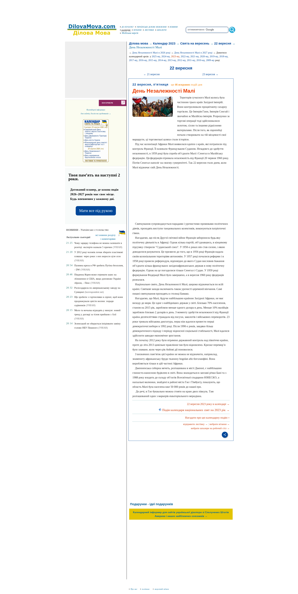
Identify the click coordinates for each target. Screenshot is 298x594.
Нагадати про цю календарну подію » (207, 417)
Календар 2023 (164, 43)
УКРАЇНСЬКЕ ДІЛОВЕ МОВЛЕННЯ (151, 27)
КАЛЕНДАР (126, 30)
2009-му (210, 60)
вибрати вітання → (220, 424)
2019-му (214, 56)
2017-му (133, 60)
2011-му (191, 60)
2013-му (172, 60)
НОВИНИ (173, 27)
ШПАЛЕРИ (161, 30)
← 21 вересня (151, 74)
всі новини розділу (106, 235)
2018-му (223, 56)
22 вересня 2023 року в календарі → (208, 404)
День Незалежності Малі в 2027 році (193, 52)
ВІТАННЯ (137, 30)
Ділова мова (138, 43)
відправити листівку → (195, 424)
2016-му (143, 60)
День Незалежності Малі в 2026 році (151, 52)
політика (146, 589)
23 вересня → (210, 74)
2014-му (162, 60)
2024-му (165, 56)
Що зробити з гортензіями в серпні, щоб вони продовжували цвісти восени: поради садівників (98, 301)
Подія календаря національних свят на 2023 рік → (195, 410)
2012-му (181, 60)
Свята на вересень (194, 43)
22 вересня (222, 43)
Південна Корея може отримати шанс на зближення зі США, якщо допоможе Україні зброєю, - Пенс (97, 278)
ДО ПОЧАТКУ (127, 27)
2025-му (156, 56)
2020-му (204, 56)
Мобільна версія (130, 33)
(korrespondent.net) (94, 292)
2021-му (194, 56)
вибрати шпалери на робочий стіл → (210, 428)
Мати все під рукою (95, 211)
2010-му (200, 60)
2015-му (152, 60)
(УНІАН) (117, 247)
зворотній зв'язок (161, 589)
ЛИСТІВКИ (149, 30)
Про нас (134, 589)
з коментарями (108, 239)
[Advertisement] (149, 10)
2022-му (185, 56)
